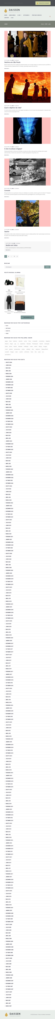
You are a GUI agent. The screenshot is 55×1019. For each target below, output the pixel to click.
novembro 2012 (9, 814)
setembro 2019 (9, 584)
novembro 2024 (9, 418)
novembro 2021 (9, 511)
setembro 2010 (9, 888)
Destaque (8, 328)
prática (23, 349)
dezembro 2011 (9, 845)
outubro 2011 (9, 851)
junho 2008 (8, 963)
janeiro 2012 (9, 843)
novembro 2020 (9, 545)
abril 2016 (8, 699)
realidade (28, 349)
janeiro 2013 (9, 809)
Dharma (6, 343)
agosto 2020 (9, 553)
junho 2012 (8, 828)
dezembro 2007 (9, 980)
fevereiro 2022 (9, 502)
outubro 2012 (9, 817)
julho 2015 (8, 724)
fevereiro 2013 (9, 806)
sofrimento (26, 351)
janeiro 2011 (9, 876)
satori (16, 351)
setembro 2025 (9, 390)
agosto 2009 (9, 924)
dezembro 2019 (9, 576)
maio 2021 (8, 528)
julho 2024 (8, 429)
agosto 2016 (9, 688)
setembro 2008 (9, 955)
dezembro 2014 (9, 744)
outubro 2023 (9, 446)
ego (15, 343)
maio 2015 (8, 730)
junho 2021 (8, 525)
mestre (35, 346)
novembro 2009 (9, 916)
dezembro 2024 (9, 415)
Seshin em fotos (11, 245)
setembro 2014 (9, 753)
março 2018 (8, 635)
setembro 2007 (9, 989)
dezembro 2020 (9, 542)
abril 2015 (8, 733)
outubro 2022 (9, 480)
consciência (41, 341)
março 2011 (8, 871)
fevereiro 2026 (9, 376)
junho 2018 (8, 626)
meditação (26, 346)
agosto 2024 (9, 427)
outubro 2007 (9, 986)
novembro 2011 (9, 848)
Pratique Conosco (37, 15)
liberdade (20, 346)
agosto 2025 (9, 393)
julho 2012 (8, 826)
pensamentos (17, 349)
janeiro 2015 (9, 741)
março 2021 (8, 533)
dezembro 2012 (9, 812)
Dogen (11, 343)
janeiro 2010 (9, 910)
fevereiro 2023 (9, 469)
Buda (10, 341)
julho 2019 (8, 590)
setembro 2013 (9, 786)
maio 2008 (8, 966)
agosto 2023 (9, 452)
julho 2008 (8, 961)
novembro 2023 (9, 443)
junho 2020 (8, 559)
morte (6, 349)
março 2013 (8, 803)
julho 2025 (8, 396)
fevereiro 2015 (9, 739)
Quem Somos (12, 15)
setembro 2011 (9, 854)
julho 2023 (8, 455)
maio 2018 (8, 629)
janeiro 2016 (9, 708)
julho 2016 (8, 691)
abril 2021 (8, 531)
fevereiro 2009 (9, 941)
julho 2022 (8, 488)
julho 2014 (8, 758)
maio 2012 (8, 831)
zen (43, 351)
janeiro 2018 (9, 640)
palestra (11, 349)
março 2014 (8, 769)
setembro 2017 (9, 651)
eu (18, 343)
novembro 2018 (9, 612)
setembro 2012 (9, 820)
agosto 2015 (9, 722)
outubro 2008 (9, 952)
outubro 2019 (9, 581)
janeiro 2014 (9, 775)
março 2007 (8, 1006)
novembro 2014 (9, 747)
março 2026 (8, 373)
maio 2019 (8, 595)
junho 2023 (8, 457)
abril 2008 (8, 969)
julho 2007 (8, 994)
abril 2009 (8, 935)
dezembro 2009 (9, 913)
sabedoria (38, 349)
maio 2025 (8, 401)
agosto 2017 (9, 654)
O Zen (19, 15)
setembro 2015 (9, 719)
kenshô (15, 346)
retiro (33, 349)
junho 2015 (8, 727)
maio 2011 (8, 865)
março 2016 (8, 702)
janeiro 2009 (9, 944)
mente (31, 346)
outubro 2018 (9, 615)
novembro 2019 (9, 578)
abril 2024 (8, 438)
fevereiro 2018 (9, 637)
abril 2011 (8, 868)
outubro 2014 (9, 750)
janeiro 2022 (9, 505)
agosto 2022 (9, 486)
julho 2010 (8, 893)
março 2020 (8, 567)
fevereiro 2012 (9, 840)
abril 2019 (8, 598)
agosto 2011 (9, 857)
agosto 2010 (9, 890)
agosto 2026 (9, 362)
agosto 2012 (9, 823)
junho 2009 (8, 930)
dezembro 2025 (9, 382)
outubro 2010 (9, 885)
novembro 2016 (9, 680)
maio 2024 (8, 435)
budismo (15, 341)
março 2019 (8, 601)
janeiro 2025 (9, 413)
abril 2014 (8, 767)
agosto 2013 (9, 789)
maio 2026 (8, 368)
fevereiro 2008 (9, 975)
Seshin (6, 232)
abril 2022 (8, 497)
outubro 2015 (9, 716)
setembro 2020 (9, 550)
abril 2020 (8, 564)
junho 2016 (8, 694)
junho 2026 (8, 365)
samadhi (7, 351)
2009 (46, 24)
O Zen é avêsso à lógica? (13, 149)
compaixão (34, 341)
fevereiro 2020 (9, 570)
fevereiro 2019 (9, 604)
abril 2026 (8, 370)
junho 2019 (8, 592)
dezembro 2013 (9, 778)
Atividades (26, 15)
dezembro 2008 (9, 947)
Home (5, 15)
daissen (17, 60)
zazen (39, 351)
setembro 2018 (9, 618)
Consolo (7, 190)
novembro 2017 (9, 646)
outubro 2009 (9, 918)
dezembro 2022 (9, 474)
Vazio (32, 351)
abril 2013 (8, 800)
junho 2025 (8, 398)
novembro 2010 (9, 882)
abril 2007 (8, 1003)
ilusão (6, 346)
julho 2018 (8, 623)
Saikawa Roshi (44, 349)
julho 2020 (8, 556)
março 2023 (8, 466)
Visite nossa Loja (27, 317)
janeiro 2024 (9, 441)
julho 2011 (8, 859)
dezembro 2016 (9, 677)
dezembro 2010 (9, 879)
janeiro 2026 (9, 379)
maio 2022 (8, 494)
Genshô (41, 343)
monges (45, 346)
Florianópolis (35, 343)
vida (35, 351)
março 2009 (8, 938)
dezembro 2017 (9, 643)
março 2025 (8, 407)
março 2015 (8, 736)
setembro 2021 (9, 516)
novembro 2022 (9, 477)
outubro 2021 (9, 514)
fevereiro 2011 (9, 873)
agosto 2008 (9, 958)
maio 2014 (8, 764)
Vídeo (7, 333)
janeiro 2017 (9, 674)
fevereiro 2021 (9, 536)
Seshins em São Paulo (12, 62)
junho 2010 (8, 896)
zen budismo (8, 354)
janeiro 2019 (9, 606)
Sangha (12, 351)
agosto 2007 (9, 991)
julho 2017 (8, 657)
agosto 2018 (9, 620)
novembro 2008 (9, 949)
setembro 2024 (9, 424)
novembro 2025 (9, 384)
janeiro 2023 (9, 472)
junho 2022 (8, 491)
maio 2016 (8, 696)
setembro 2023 (9, 449)
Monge (40, 346)
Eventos (8, 330)
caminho (20, 341)
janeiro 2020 (9, 573)
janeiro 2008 (9, 977)
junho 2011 (8, 862)
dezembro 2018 (9, 609)
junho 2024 (8, 432)
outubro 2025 (9, 387)
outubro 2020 (9, 547)
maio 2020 (8, 561)
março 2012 (8, 837)
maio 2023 (8, 460)
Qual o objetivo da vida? (12, 108)
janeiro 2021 (9, 539)
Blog (11, 60)
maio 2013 (8, 798)
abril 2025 (8, 404)
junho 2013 (8, 795)
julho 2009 (8, 927)
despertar (48, 341)
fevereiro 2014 (9, 772)
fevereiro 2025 (9, 410)
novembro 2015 (9, 713)
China (29, 341)
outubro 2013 (9, 784)
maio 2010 (8, 899)
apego (6, 341)
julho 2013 (8, 792)
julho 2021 (8, 522)
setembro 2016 (9, 685)
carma (25, 341)
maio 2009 (8, 932)
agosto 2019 (9, 587)
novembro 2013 (9, 781)
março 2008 (8, 972)
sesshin (21, 351)
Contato (6, 17)
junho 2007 (8, 997)
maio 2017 (8, 663)
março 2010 (8, 904)
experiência (22, 343)
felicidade (29, 343)
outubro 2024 (9, 421)
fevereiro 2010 (9, 907)
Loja (12, 17)
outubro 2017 (9, 649)
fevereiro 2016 (9, 705)
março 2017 (8, 668)
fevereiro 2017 (9, 671)
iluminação (46, 343)
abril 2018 (8, 632)
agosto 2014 (9, 755)
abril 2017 (8, 665)
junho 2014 (8, 761)
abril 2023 (8, 463)
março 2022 (8, 500)
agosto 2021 (9, 519)
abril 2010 (8, 902)
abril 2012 (8, 834)
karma (10, 346)
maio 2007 (8, 1000)
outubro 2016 (9, 682)
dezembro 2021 (9, 508)
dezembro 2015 (9, 710)
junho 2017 (8, 660)
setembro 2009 (9, 921)
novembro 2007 (9, 983)
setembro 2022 (9, 483)
